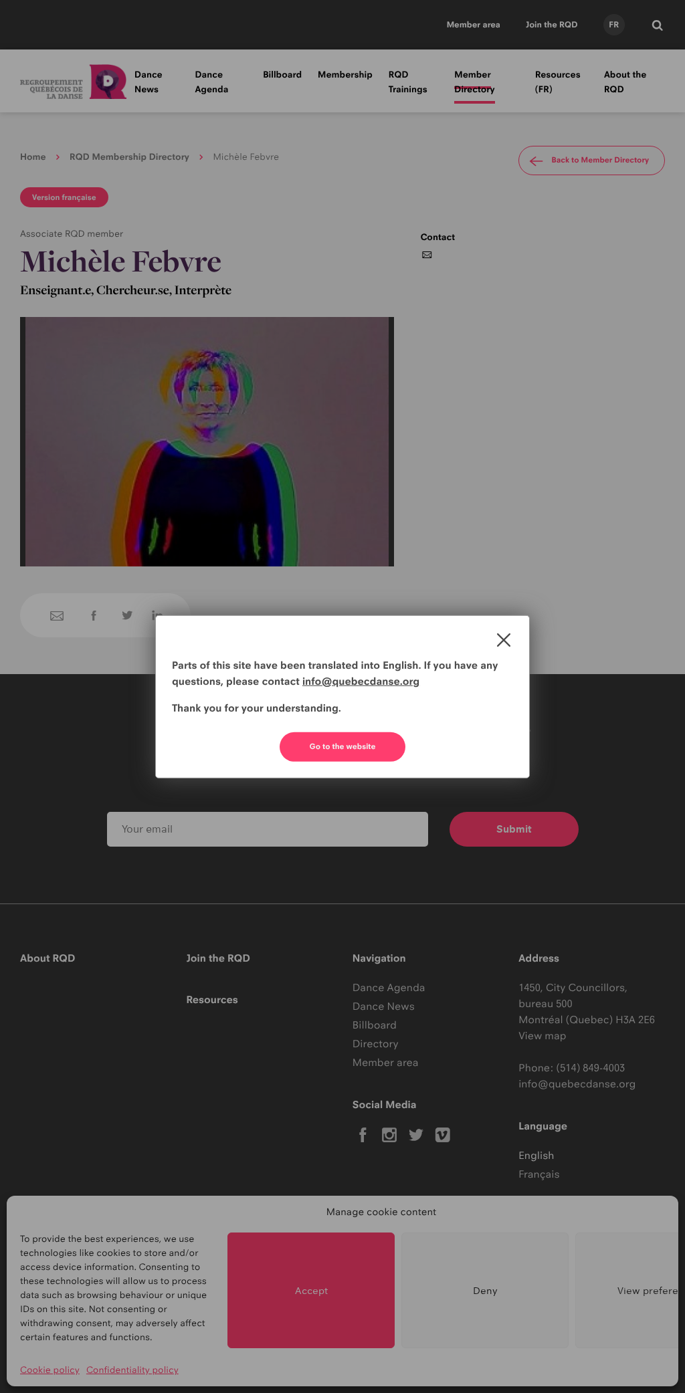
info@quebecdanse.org (360, 681)
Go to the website (343, 746)
